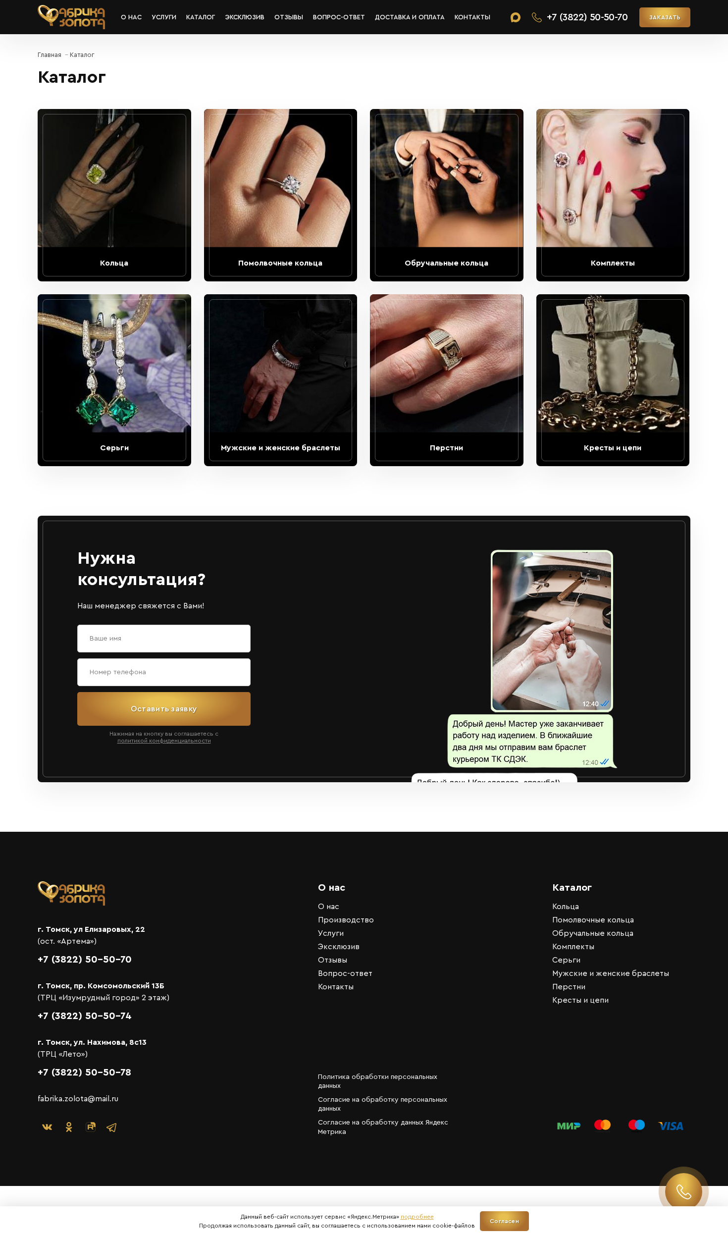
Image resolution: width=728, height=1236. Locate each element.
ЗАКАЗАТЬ (664, 17)
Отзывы (288, 17)
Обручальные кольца (592, 933)
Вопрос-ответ (339, 17)
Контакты (472, 17)
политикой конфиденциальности (164, 741)
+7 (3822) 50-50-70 (85, 960)
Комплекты (573, 947)
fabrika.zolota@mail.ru (78, 1099)
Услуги (164, 17)
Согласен (504, 1221)
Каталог (200, 17)
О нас (131, 17)
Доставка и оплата (410, 17)
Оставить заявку (164, 709)
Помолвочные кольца (593, 920)
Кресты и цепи (580, 1000)
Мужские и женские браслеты (610, 973)
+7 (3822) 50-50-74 (85, 1016)
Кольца (565, 907)
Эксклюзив (244, 17)
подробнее (417, 1217)
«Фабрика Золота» (71, 17)
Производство (346, 920)
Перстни (568, 987)
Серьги (566, 960)
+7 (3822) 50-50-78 (84, 1072)
